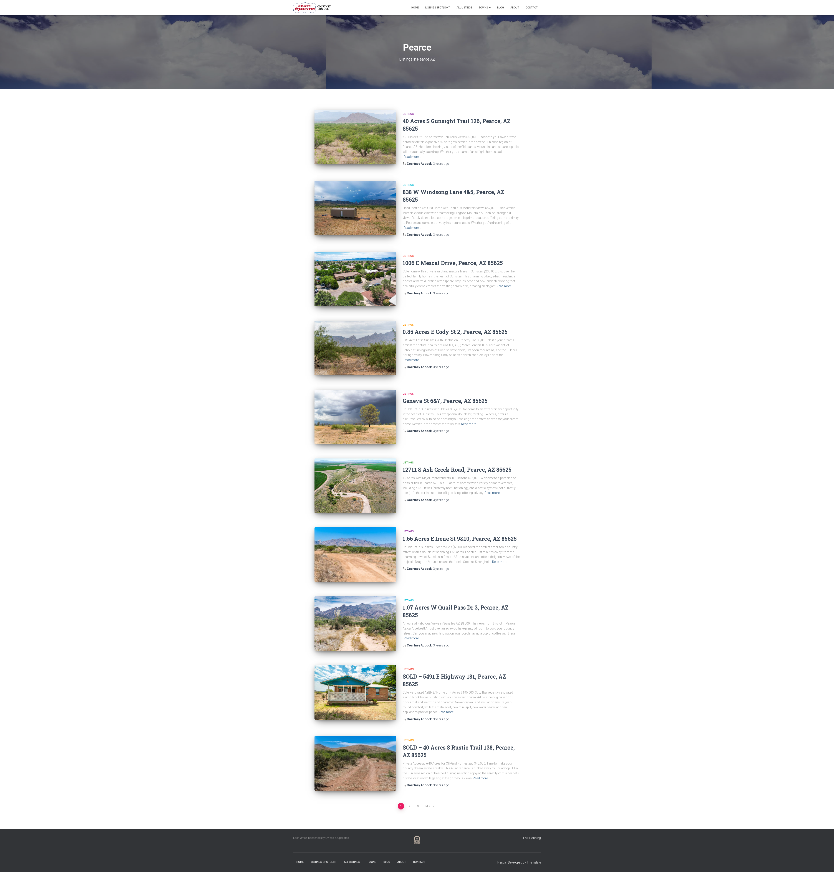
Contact (532, 7)
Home (415, 7)
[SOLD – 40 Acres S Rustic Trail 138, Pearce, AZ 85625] (355, 763)
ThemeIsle (534, 862)
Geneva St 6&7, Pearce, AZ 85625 (445, 400)
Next (428, 806)
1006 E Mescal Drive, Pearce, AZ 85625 (453, 263)
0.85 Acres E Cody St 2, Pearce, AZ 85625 (455, 331)
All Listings (464, 7)
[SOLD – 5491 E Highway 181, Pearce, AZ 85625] (355, 692)
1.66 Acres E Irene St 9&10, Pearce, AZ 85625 (460, 538)
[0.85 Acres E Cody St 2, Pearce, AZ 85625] (355, 348)
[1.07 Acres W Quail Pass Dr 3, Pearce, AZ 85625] (355, 623)
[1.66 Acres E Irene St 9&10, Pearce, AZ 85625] (355, 554)
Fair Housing (532, 838)
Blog (500, 7)
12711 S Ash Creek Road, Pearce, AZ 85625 (457, 469)
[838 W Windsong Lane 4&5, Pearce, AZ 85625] (355, 208)
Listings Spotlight (437, 7)
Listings (408, 113)
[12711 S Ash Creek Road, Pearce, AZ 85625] (355, 485)
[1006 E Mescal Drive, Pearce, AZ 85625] (355, 279)
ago (441, 163)
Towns (483, 7)
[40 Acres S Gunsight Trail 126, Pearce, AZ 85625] (355, 137)
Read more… (412, 156)
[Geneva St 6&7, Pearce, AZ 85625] (355, 417)
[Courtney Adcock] (312, 7)
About (514, 7)
